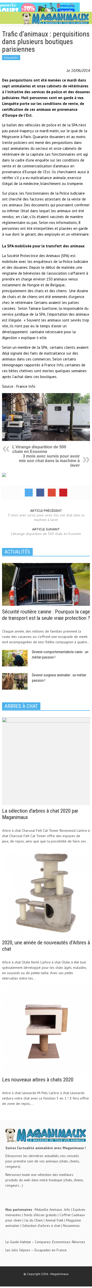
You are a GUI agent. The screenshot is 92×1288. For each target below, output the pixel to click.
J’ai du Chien (33, 1220)
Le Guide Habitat (18, 1242)
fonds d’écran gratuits (40, 1215)
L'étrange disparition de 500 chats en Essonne (39, 449)
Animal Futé (54, 1220)
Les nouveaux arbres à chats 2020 (37, 1080)
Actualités (11, 57)
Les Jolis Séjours (17, 1250)
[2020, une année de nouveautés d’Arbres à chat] (46, 892)
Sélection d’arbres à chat (41, 1225)
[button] (19, 18)
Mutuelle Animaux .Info (52, 1209)
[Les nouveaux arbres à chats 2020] (46, 1029)
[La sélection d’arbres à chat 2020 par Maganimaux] (46, 760)
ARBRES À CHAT (21, 706)
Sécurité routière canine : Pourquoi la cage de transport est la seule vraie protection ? (46, 615)
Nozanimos (71, 1225)
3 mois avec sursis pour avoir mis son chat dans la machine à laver (49, 460)
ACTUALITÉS (17, 552)
